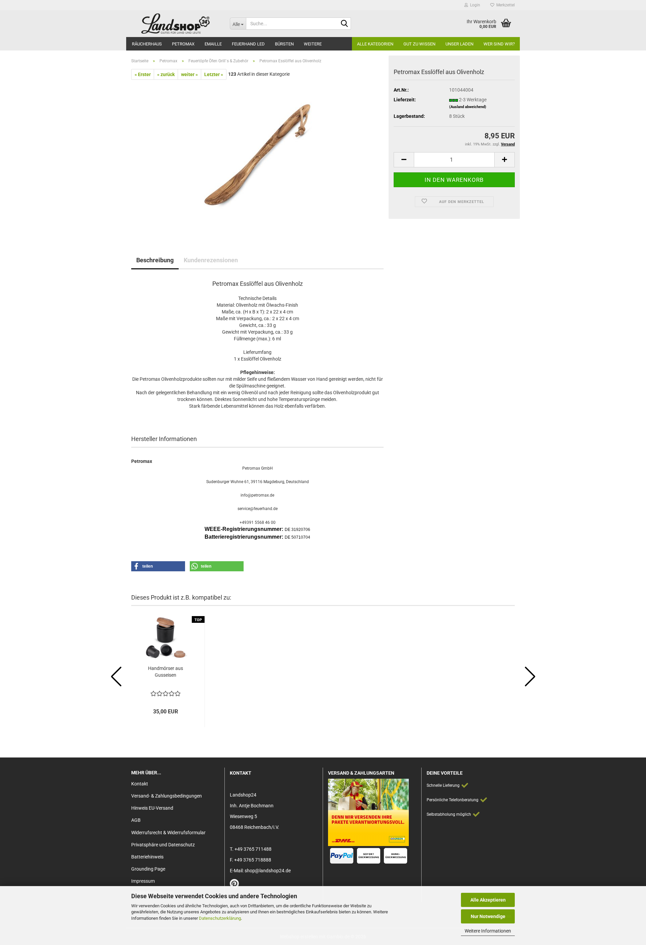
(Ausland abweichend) (467, 107)
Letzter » (213, 74)
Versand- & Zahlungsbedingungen (166, 796)
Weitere (313, 43)
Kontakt (139, 783)
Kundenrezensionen (211, 260)
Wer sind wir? (499, 43)
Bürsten (284, 43)
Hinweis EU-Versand (152, 808)
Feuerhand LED (248, 43)
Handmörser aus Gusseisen (165, 672)
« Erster (143, 74)
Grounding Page (148, 869)
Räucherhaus (147, 43)
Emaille (213, 43)
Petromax (183, 43)
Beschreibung (155, 260)
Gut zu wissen (419, 43)
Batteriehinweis (147, 856)
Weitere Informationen (488, 931)
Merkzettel (504, 5)
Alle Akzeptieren (488, 900)
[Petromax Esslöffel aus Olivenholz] (257, 155)
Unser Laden (459, 43)
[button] (404, 159)
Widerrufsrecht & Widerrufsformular (168, 832)
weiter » (189, 74)
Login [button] (474, 5)
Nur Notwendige (488, 916)
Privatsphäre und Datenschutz (163, 844)
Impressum (143, 881)
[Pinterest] (234, 885)
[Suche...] (344, 24)
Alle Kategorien (375, 43)
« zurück (166, 74)
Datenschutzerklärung (220, 918)
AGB (136, 820)
